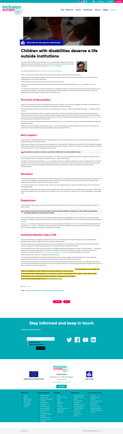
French (43, 71)
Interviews (60, 406)
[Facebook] (84, 1)
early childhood (52, 66)
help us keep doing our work (53, 279)
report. (59, 92)
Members (93, 399)
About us (97, 10)
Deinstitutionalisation (47, 290)
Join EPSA (76, 403)
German (48, 71)
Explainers (60, 403)
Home (62, 10)
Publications (27, 404)
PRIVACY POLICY (24, 431)
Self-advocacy (88, 10)
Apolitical (48, 62)
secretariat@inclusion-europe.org (61, 382)
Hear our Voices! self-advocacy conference (78, 410)
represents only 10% (94, 117)
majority (79, 84)
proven (47, 161)
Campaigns (27, 403)
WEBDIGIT (100, 431)
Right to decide (44, 395)
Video (58, 401)
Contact (110, 1)
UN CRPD (43, 421)
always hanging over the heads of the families (54, 252)
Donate (119, 1)
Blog (58, 395)
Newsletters (60, 412)
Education (43, 401)
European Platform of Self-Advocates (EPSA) (79, 397)
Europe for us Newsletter (36, 344)
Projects (26, 406)
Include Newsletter (34, 342)
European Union (45, 417)
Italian (52, 71)
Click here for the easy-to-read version (43, 42)
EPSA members (78, 401)
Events (25, 397)
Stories (59, 404)
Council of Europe (45, 419)
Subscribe (41, 348)
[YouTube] (93, 1)
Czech (39, 71)
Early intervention (26, 156)
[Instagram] (88, 1)
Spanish (59, 71)
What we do (69, 10)
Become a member (95, 408)
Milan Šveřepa (59, 290)
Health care (43, 412)
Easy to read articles (62, 408)
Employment (24, 224)
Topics (26, 395)
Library (101, 1)
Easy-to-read (27, 401)
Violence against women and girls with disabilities (45, 408)
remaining (92, 84)
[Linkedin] (91, 1)
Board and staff (94, 397)
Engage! (105, 10)
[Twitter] (86, 1)
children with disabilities (33, 290)
